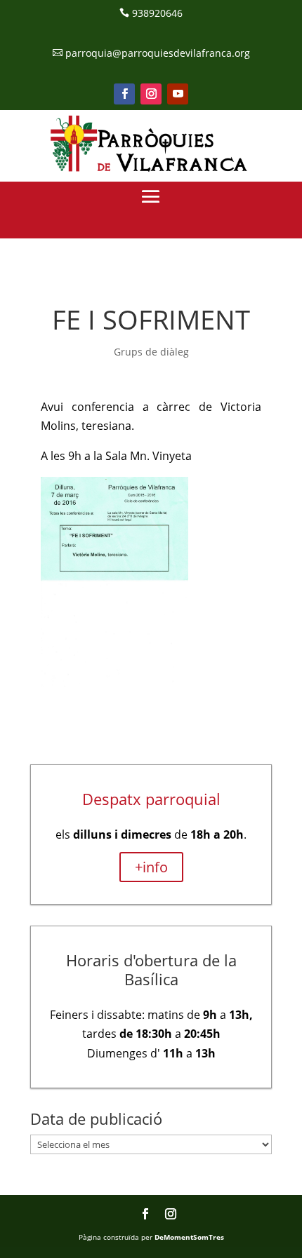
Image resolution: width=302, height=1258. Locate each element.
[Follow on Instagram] (151, 93)
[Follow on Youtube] (177, 93)
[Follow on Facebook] (124, 93)
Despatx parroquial (151, 798)
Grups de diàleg (151, 351)
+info (151, 867)
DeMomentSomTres (189, 1237)
